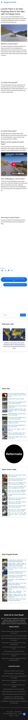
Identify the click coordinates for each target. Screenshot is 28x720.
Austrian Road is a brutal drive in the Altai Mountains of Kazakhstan (17, 560)
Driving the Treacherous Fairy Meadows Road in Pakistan (17, 591)
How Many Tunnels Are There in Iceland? (14, 671)
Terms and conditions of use (10, 713)
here (18, 621)
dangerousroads (10, 2)
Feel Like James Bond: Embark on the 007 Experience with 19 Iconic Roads (17, 395)
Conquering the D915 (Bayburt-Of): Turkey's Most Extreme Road (17, 576)
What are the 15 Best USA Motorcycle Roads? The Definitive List (17, 514)
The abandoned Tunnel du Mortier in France (14, 284)
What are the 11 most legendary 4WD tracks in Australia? (14, 685)
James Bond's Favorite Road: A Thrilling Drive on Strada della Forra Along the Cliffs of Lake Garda (17, 564)
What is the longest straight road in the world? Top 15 (17, 426)
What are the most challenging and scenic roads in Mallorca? (14, 681)
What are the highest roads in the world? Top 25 (17, 437)
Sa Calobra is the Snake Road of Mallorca (17, 580)
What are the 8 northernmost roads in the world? (14, 694)
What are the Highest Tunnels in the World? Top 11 (14, 691)
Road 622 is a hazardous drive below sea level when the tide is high (17, 572)
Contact (17, 715)
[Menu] (2, 2)
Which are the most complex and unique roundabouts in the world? (17, 487)
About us (11, 715)
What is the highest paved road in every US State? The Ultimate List (17, 433)
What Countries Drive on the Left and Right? (14, 689)
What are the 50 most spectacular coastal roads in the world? (17, 498)
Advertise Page (18, 711)
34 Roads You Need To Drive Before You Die (17, 495)
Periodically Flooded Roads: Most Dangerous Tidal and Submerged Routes (17, 410)
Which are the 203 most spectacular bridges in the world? (17, 422)
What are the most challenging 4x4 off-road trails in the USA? (17, 402)
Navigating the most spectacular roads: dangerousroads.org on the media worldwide (14, 697)
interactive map (19, 344)
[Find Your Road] (14, 334)
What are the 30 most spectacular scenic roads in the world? (17, 506)
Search (23, 315)
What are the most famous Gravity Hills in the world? (17, 475)
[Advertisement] (14, 68)
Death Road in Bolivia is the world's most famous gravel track (17, 599)
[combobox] (11, 315)
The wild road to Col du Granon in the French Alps (14, 279)
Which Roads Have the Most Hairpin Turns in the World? (17, 414)
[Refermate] (14, 453)
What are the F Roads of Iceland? (16, 398)
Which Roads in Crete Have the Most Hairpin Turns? (17, 406)
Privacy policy (9, 711)
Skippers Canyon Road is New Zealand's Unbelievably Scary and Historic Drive (17, 596)
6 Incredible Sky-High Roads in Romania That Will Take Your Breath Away (14, 702)
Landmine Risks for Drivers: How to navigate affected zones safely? (14, 676)
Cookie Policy (21, 713)
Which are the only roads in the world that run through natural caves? (17, 479)
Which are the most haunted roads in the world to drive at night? (17, 418)
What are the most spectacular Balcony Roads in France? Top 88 (17, 510)
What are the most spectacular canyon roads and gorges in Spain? (17, 491)
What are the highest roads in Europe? (17, 429)
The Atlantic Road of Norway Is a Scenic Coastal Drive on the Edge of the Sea (17, 588)
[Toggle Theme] (24, 714)
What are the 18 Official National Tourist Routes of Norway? (17, 502)
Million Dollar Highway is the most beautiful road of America (17, 584)
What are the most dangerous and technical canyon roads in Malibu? (17, 483)
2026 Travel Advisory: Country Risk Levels (14, 673)
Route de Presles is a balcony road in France (17, 568)
